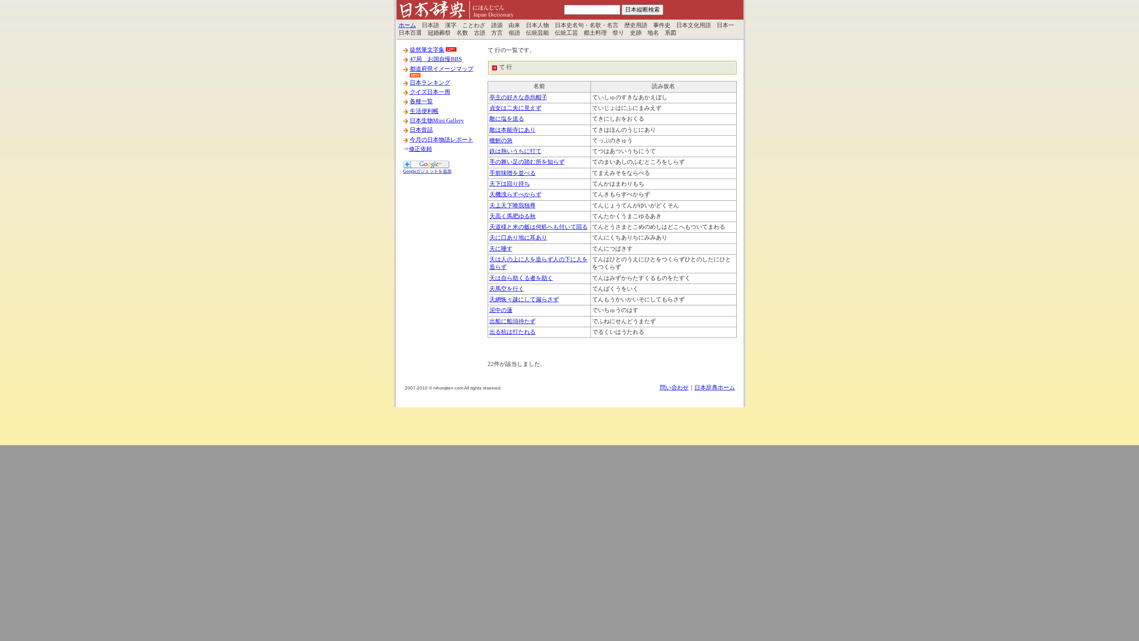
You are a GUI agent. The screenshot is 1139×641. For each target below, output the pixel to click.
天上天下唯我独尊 (512, 206)
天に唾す (501, 249)
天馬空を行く (506, 289)
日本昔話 (421, 130)
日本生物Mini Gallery (437, 121)
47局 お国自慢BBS (436, 59)
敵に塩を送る (506, 119)
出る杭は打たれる (512, 332)
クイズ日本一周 (430, 92)
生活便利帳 (424, 111)
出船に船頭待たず (512, 321)
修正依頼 (420, 149)
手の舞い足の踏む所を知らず (527, 162)
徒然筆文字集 (427, 50)
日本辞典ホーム (715, 388)
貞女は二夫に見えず (515, 108)
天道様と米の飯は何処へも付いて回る (538, 227)
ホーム (407, 25)
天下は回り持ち (509, 184)
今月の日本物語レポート (441, 140)
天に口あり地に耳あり (518, 238)
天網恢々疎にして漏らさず (524, 299)
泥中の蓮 (501, 310)
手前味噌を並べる (512, 173)
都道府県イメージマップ (441, 69)
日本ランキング (430, 83)
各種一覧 (421, 101)
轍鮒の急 (501, 141)
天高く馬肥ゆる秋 (512, 216)
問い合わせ (674, 388)
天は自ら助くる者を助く (521, 278)
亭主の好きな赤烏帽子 (518, 97)
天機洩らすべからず (515, 194)
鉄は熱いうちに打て (515, 151)
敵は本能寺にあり (512, 130)
